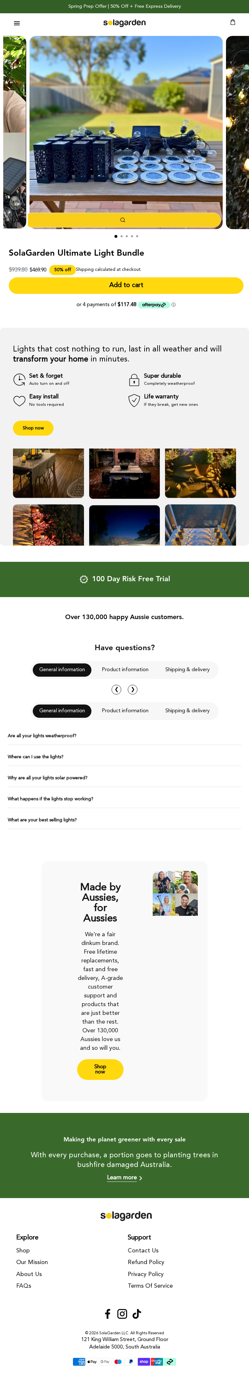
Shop (23, 1251)
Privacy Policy (146, 1274)
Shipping (85, 270)
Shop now (33, 428)
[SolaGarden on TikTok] (137, 1315)
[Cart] (233, 23)
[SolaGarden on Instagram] (122, 1315)
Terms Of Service (150, 1286)
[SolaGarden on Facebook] (108, 1315)
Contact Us (143, 1251)
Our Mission (32, 1262)
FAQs (23, 1286)
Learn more (122, 1178)
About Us (29, 1274)
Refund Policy (146, 1262)
